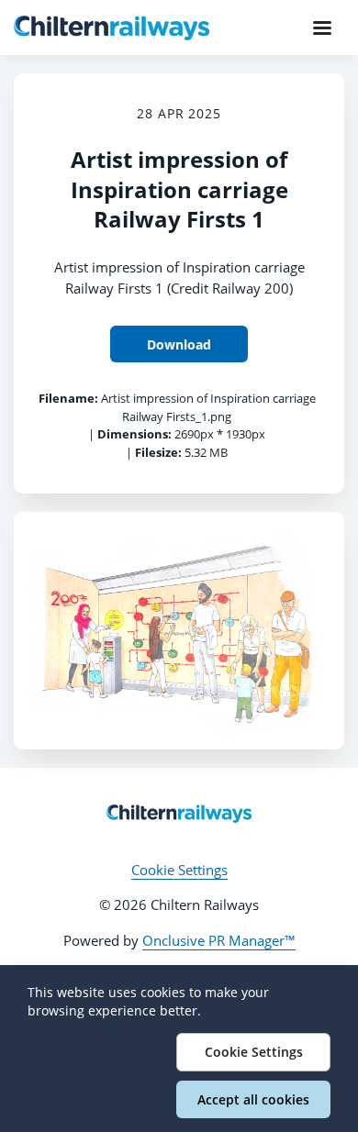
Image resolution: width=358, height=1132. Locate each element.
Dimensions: (134, 434)
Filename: (68, 398)
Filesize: (158, 452)
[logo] (179, 814)
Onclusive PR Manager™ (219, 940)
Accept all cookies (253, 1099)
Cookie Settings (179, 869)
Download (179, 344)
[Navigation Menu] (322, 27)
